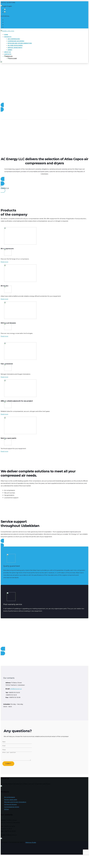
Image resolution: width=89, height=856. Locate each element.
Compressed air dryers (16, 41)
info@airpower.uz (16, 689)
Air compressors (14, 39)
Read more (4, 262)
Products (7, 36)
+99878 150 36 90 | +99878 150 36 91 (28, 2)
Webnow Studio (30, 842)
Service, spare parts (15, 47)
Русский (14, 10)
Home (6, 34)
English (12, 12)
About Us (7, 52)
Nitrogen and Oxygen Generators (20, 43)
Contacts (7, 54)
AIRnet (10, 49)
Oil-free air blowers (15, 45)
